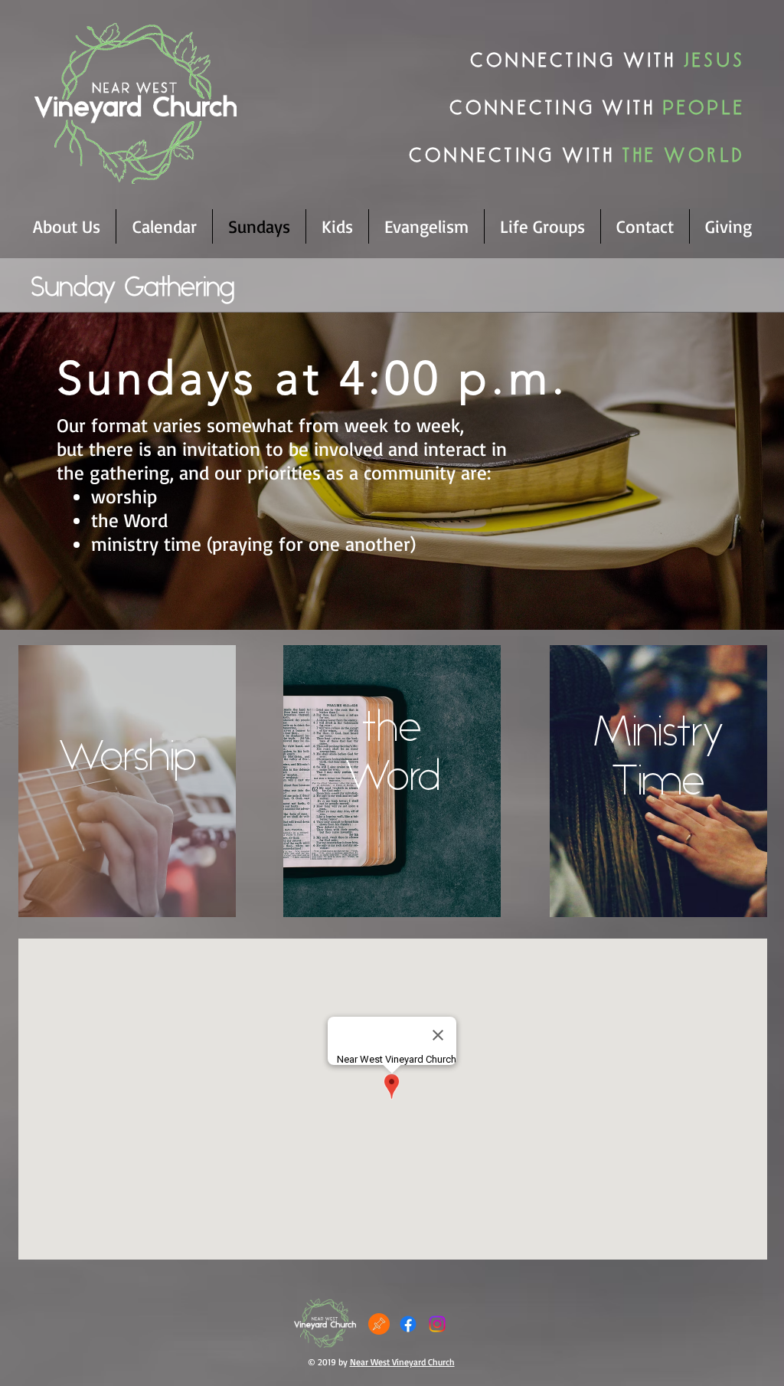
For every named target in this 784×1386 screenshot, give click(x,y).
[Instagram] (437, 1324)
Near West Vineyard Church (402, 1362)
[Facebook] (408, 1324)
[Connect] (379, 1324)
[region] (127, 781)
